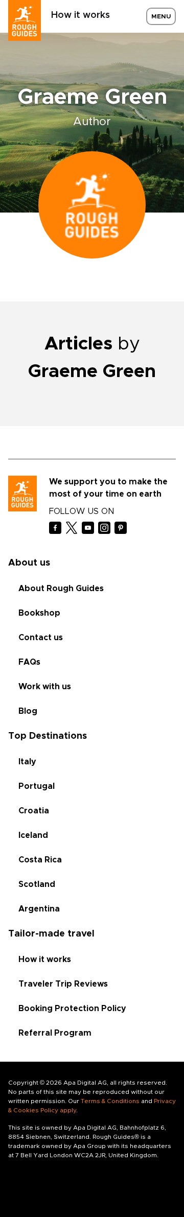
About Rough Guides (61, 588)
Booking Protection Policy (72, 1008)
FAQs (29, 662)
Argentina (39, 909)
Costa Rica (40, 860)
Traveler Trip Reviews (63, 984)
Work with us (44, 687)
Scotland (36, 884)
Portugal (36, 786)
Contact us (40, 638)
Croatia (33, 811)
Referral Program (54, 1033)
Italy (27, 762)
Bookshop (39, 613)
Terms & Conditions (110, 1101)
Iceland (33, 835)
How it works (80, 15)
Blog (27, 711)
